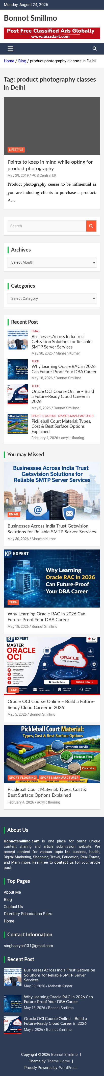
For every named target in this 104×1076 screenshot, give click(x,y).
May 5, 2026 (41, 408)
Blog (8, 899)
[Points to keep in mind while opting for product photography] (52, 126)
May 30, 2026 (42, 353)
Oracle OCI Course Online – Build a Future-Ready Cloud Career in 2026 (63, 396)
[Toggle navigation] (10, 49)
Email (36, 331)
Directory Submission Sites (28, 913)
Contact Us (13, 906)
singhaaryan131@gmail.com (28, 945)
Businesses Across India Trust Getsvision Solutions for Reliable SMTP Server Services (61, 342)
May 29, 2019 (18, 175)
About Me (12, 892)
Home (9, 921)
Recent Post (24, 322)
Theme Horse (58, 1061)
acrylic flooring (72, 438)
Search (91, 226)
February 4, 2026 (45, 438)
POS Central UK (44, 175)
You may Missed (25, 454)
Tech (35, 361)
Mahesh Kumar (68, 353)
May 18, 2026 (42, 378)
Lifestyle (16, 150)
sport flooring (44, 416)
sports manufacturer (76, 416)
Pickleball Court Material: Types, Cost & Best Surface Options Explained (61, 426)
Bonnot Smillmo (30, 18)
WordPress (68, 1067)
